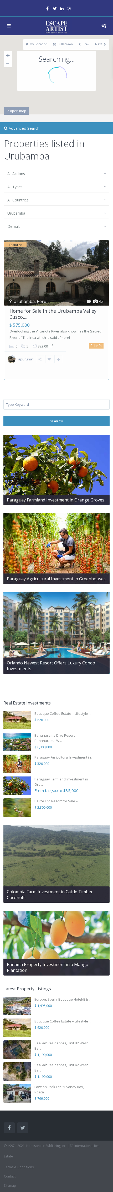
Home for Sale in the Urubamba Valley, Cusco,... (53, 314)
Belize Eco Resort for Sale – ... (57, 801)
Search (57, 421)
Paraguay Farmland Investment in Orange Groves (55, 500)
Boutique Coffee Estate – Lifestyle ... (62, 713)
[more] (65, 337)
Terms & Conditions (19, 1167)
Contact (10, 1176)
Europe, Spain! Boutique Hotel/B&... (62, 999)
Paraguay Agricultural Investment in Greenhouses (56, 579)
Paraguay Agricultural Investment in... (63, 757)
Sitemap (10, 1185)
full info (96, 346)
